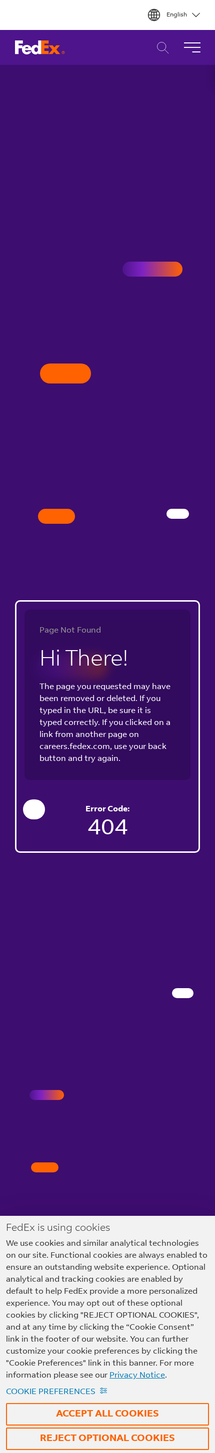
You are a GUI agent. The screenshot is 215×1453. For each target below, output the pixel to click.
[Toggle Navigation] (192, 47)
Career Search (160, 47)
